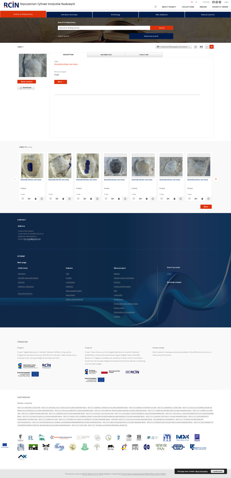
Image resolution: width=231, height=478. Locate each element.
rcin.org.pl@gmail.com (32, 239)
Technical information (122, 286)
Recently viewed (220, 7)
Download (26, 87)
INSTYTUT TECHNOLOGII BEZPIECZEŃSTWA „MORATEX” (108, 425)
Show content (26, 82)
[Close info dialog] (201, 47)
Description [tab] (68, 55)
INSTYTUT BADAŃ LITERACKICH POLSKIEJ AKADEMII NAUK (108, 407)
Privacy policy (119, 308)
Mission (117, 274)
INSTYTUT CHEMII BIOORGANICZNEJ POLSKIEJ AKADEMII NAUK (170, 410)
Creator (69, 278)
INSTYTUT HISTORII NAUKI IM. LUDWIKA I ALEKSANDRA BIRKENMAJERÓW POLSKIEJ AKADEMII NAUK (67, 422)
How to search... (64, 36)
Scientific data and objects (28, 278)
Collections (188, 7)
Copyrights (118, 295)
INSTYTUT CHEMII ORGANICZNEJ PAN (35, 413)
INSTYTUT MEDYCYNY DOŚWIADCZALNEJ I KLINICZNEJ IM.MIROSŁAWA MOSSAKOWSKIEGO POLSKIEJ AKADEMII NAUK (104, 416)
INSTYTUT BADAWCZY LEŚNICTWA (169, 407)
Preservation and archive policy (126, 304)
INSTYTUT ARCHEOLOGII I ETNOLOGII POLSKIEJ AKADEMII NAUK (64, 407)
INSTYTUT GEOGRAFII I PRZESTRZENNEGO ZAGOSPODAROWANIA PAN (140, 413)
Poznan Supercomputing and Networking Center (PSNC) (143, 474)
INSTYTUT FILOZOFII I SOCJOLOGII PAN (100, 413)
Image (56, 74)
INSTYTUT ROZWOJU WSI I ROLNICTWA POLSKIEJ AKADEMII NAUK (170, 422)
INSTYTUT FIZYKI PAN (79, 425)
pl (196, 2)
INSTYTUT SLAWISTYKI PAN (48, 419)
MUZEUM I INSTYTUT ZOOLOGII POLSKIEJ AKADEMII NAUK (132, 419)
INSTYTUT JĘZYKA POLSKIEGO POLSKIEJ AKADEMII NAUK (42, 416)
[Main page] (155, 7)
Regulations (118, 299)
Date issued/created (74, 291)
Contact (117, 316)
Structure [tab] (143, 55)
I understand (217, 471)
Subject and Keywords (74, 299)
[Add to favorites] (195, 47)
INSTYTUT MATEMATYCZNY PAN (29, 407)
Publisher (69, 286)
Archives (21, 282)
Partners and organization (124, 278)
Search (162, 28)
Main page (21, 262)
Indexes (203, 7)
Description (70, 295)
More (206, 207)
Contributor (70, 282)
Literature (21, 274)
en (212, 47)
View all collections (25, 293)
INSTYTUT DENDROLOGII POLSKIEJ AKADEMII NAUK (67, 413)
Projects (117, 282)
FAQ (115, 291)
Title (67, 274)
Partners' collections (26, 286)
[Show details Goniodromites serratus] (41, 198)
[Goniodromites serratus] (33, 65)
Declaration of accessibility (124, 312)
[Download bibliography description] (29, 198)
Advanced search (151, 36)
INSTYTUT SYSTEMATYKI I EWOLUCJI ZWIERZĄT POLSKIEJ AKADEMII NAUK (84, 419)
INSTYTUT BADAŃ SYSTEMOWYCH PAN (143, 407)
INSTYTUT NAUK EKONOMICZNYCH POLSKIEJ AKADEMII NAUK (124, 422)
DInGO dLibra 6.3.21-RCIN (92, 474)
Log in (169, 273)
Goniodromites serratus (31, 180)
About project (169, 7)
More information (202, 471)
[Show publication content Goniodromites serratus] (35, 198)
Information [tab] (106, 55)
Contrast (206, 2)
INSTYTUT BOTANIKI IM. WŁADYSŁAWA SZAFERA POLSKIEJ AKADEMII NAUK (121, 410)
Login (226, 2)
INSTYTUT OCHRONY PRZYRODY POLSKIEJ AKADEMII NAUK (167, 416)
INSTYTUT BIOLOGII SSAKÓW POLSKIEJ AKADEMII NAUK (74, 410)
